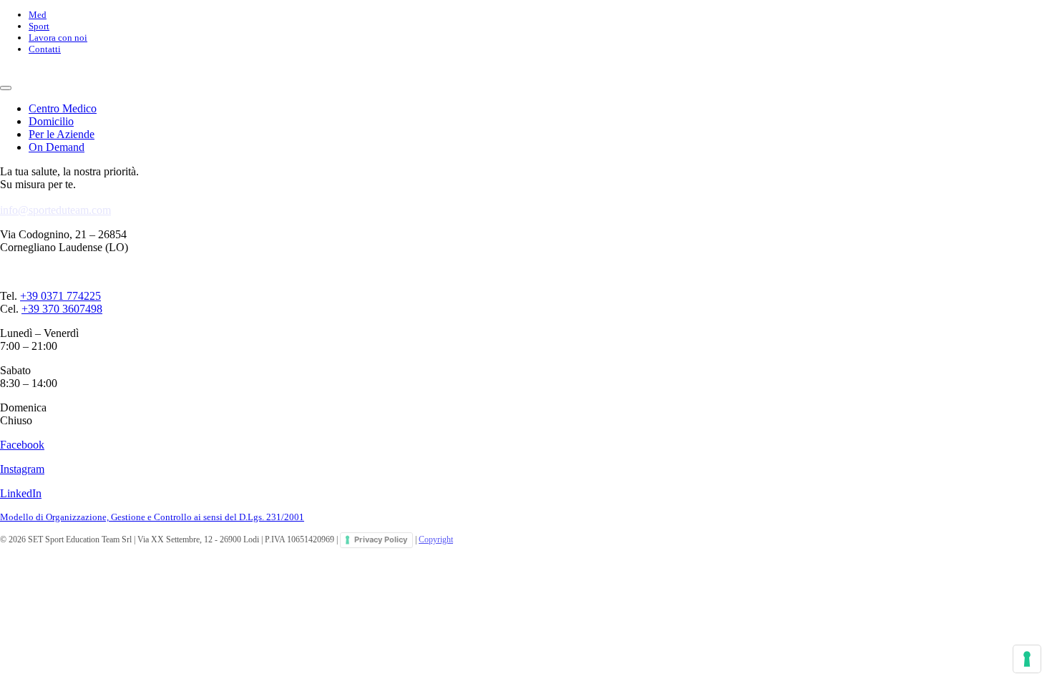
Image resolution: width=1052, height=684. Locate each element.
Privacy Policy (380, 539)
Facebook (22, 445)
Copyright (436, 539)
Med (38, 14)
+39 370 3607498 (61, 309)
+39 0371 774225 (60, 296)
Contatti (45, 49)
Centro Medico (63, 108)
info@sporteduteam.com (55, 210)
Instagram (22, 469)
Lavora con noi (58, 37)
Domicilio (51, 121)
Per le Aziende (61, 134)
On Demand (56, 147)
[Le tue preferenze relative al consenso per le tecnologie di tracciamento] (1027, 659)
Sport (39, 26)
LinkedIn (21, 493)
